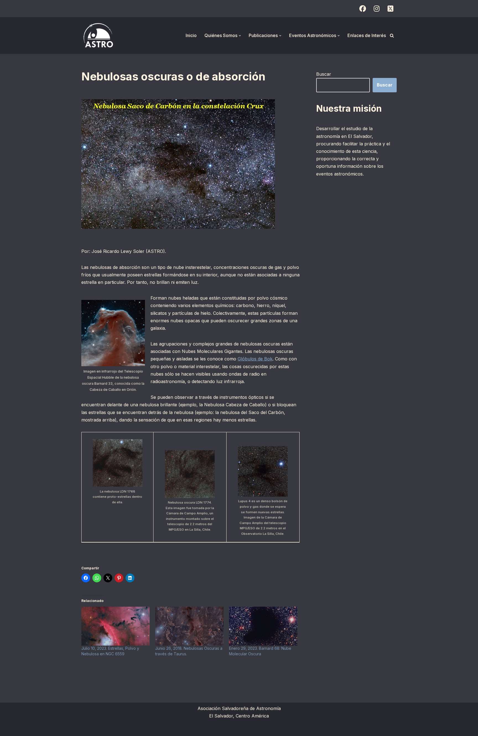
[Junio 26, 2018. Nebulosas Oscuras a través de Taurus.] (189, 626)
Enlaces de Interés (366, 35)
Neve (86, 729)
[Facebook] (363, 9)
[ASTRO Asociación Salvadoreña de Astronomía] (98, 35)
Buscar (323, 74)
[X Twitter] (390, 9)
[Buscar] (392, 35)
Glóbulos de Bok (255, 359)
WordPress (149, 729)
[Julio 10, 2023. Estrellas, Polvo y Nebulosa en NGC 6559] (115, 626)
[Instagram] (376, 9)
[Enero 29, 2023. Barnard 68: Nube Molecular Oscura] (263, 626)
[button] (240, 36)
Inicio (191, 35)
